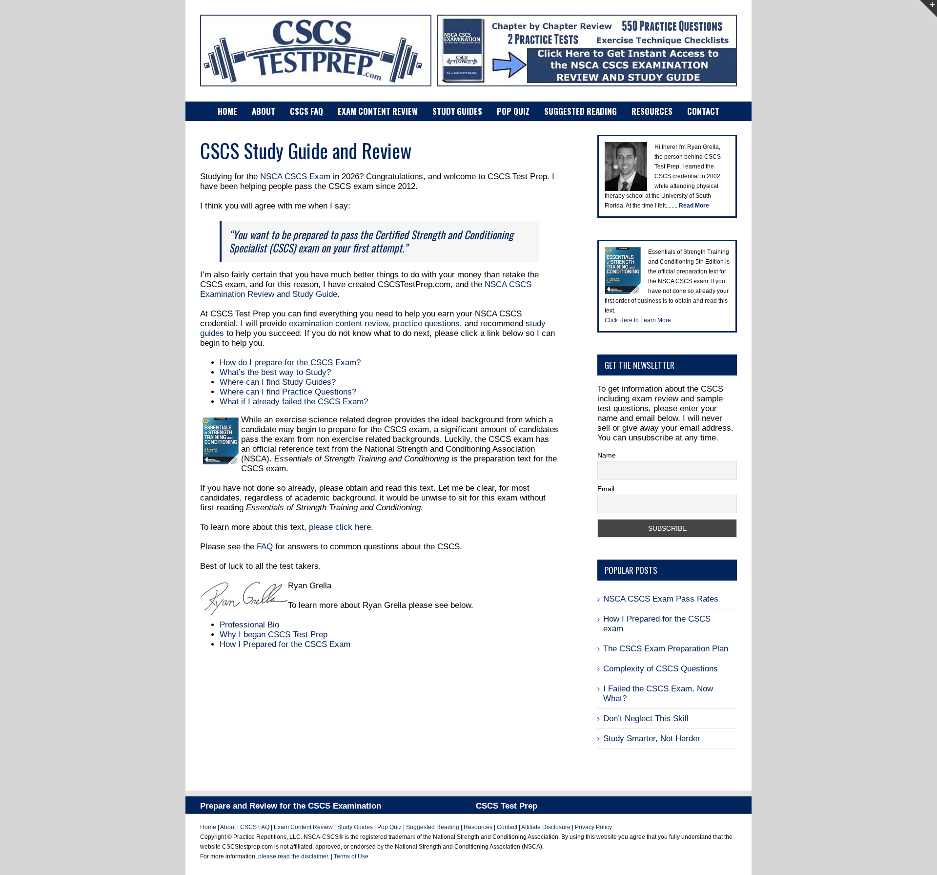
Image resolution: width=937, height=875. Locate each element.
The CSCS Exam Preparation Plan (665, 648)
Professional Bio (249, 624)
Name (606, 455)
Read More (694, 205)
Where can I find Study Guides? (278, 382)
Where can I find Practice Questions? (288, 391)
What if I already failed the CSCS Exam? (294, 401)
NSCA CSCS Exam (295, 176)
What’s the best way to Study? (275, 372)
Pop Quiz (389, 827)
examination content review (338, 323)
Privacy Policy (593, 827)
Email (605, 489)
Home (208, 827)
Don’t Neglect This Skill (646, 718)
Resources (478, 827)
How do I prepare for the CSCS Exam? (290, 362)
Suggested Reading (432, 827)
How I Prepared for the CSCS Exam (285, 644)
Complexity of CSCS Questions (660, 668)
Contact (507, 827)
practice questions (426, 323)
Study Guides (355, 827)
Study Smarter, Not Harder (651, 738)
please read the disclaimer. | (296, 856)
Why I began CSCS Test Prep (273, 634)
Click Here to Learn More (638, 320)
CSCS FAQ (254, 827)
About (228, 827)
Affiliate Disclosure (545, 827)
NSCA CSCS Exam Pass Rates (660, 599)
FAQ (265, 546)
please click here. (341, 527)
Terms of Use (351, 856)
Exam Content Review (303, 827)
